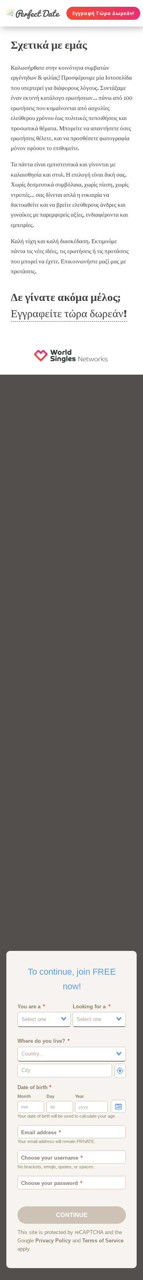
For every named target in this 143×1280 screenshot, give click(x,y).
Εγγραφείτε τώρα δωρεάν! (69, 313)
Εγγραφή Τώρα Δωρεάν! (103, 13)
